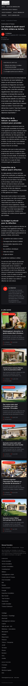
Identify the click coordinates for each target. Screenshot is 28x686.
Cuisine (4, 623)
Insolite (4, 658)
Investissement (7, 12)
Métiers (4, 572)
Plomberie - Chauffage (8, 615)
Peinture (4, 639)
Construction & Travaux (9, 9)
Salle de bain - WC (7, 626)
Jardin (3, 645)
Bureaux (4, 653)
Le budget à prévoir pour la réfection (14, 71)
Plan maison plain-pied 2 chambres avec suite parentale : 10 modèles (10, 406)
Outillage (4, 613)
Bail (3, 582)
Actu (3, 6)
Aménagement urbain (8, 574)
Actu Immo (16, 677)
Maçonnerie (5, 637)
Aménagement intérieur (8, 621)
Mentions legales (6, 670)
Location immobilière (13, 6)
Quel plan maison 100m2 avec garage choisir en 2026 (12, 519)
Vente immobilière (13, 15)
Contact (4, 667)
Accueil (3, 20)
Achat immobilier (18, 12)
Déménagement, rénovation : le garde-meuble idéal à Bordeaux (13, 332)
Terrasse (4, 647)
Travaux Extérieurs (7, 606)
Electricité (4, 618)
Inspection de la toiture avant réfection (14, 69)
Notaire (4, 585)
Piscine (4, 650)
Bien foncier (5, 596)
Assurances (5, 601)
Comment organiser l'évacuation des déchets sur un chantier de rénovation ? (12, 481)
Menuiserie (5, 631)
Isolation (4, 634)
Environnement (6, 588)
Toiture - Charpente (7, 642)
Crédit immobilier (6, 604)
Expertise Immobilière (8, 593)
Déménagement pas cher (7, 677)
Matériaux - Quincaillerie (8, 629)
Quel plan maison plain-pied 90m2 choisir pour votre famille (13, 444)
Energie (4, 15)
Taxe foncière (5, 598)
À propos (19, 302)
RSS (3, 673)
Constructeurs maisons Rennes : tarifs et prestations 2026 (13, 369)
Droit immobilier (6, 580)
